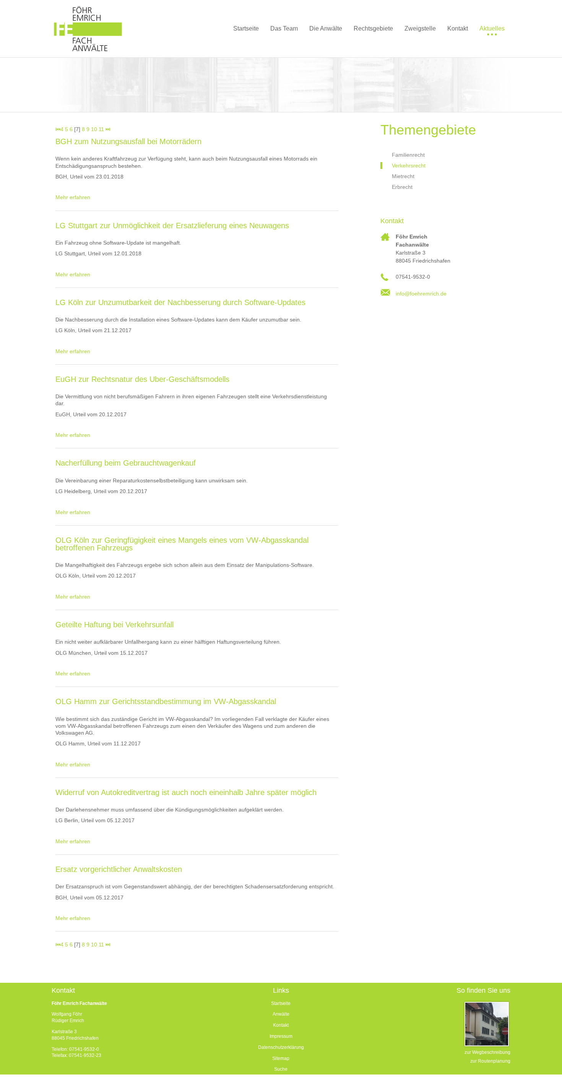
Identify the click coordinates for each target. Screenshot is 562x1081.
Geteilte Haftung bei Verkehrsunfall (114, 624)
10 (94, 129)
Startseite (281, 1003)
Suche (280, 1069)
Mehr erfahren (72, 197)
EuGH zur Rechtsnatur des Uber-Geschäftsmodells (142, 379)
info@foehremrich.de (421, 294)
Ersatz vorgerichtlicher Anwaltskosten (118, 869)
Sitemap (280, 1058)
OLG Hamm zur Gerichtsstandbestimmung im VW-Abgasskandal (165, 701)
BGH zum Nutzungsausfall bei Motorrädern (128, 141)
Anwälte (281, 1014)
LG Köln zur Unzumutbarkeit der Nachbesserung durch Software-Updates (180, 302)
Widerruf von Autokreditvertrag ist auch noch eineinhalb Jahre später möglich (186, 792)
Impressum (281, 1036)
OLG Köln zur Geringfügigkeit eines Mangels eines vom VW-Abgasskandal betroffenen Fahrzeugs (182, 544)
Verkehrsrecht (409, 165)
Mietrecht (403, 176)
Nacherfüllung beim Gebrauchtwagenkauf (125, 463)
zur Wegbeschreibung (487, 1052)
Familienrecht (408, 155)
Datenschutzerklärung (281, 1047)
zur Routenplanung (490, 1061)
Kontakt (281, 1025)
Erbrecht (402, 187)
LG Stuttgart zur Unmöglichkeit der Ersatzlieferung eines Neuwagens (172, 225)
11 (101, 129)
